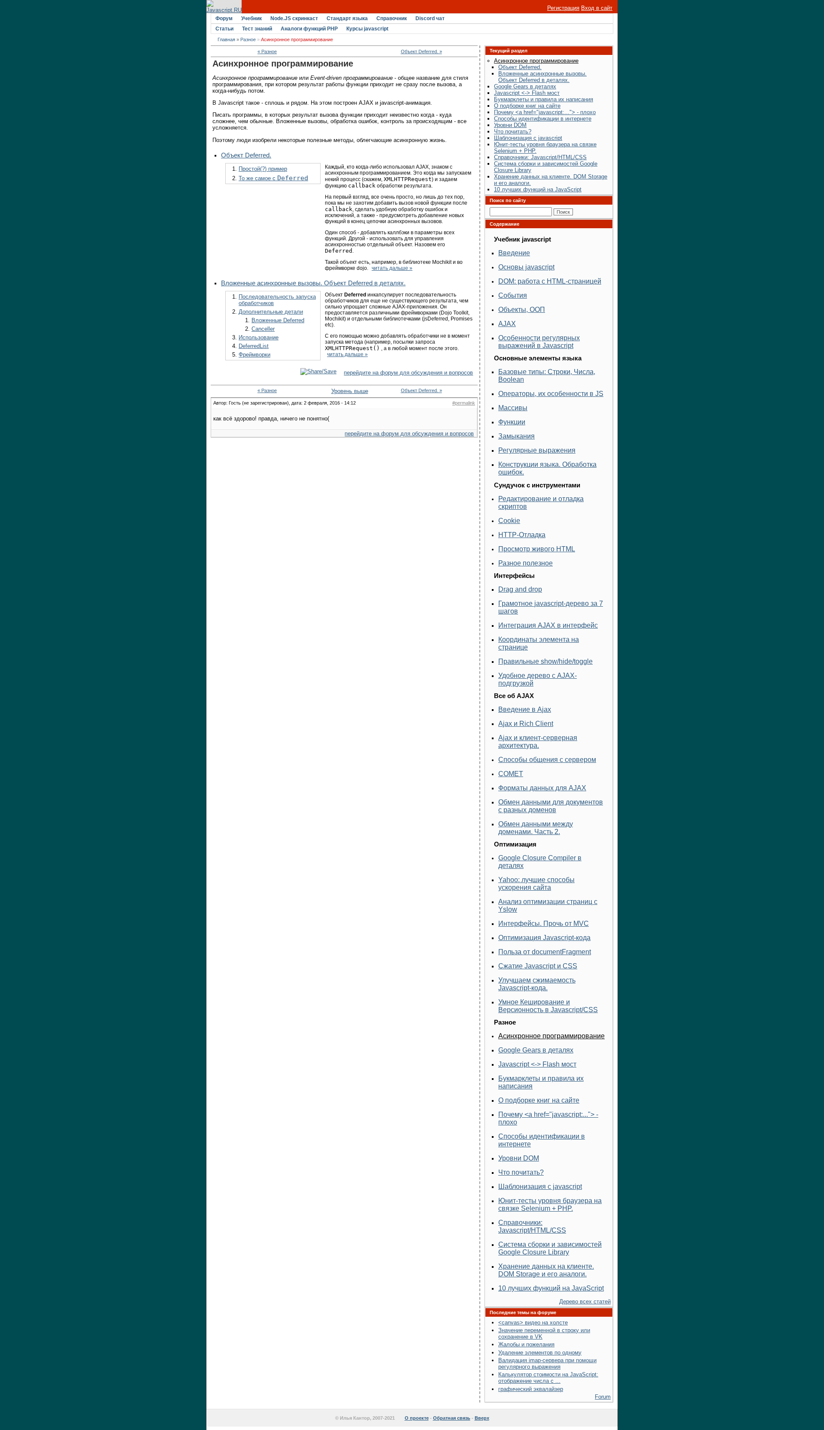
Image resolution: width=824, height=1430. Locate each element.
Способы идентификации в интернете (542, 118)
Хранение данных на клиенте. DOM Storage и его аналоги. (546, 1270)
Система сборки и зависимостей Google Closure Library (550, 1248)
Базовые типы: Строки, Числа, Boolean (546, 375)
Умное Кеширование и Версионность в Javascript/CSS (548, 1005)
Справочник (391, 18)
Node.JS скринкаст (294, 18)
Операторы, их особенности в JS (550, 393)
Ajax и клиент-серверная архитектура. (537, 741)
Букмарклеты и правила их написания (543, 99)
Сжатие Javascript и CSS (537, 966)
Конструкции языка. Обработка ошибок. (547, 468)
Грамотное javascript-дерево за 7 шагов (550, 607)
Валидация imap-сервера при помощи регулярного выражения (547, 1363)
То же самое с (273, 178)
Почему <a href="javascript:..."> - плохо (545, 112)
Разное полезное (525, 563)
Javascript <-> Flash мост (527, 93)
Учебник (251, 18)
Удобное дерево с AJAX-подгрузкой (537, 679)
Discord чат (430, 18)
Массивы (512, 407)
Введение (514, 253)
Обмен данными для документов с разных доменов (550, 805)
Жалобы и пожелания (526, 1344)
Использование (259, 337)
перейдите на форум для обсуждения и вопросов (408, 372)
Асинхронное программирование (536, 60)
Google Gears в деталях (525, 86)
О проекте (417, 1418)
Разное (248, 39)
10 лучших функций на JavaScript (538, 189)
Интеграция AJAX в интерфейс (548, 625)
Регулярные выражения (537, 450)
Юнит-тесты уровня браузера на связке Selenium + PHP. (550, 1204)
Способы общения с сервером (547, 759)
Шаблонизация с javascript (528, 138)
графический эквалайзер (530, 1389)
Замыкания (516, 436)
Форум (224, 18)
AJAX (507, 323)
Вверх (482, 1418)
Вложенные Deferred (277, 320)
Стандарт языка (347, 18)
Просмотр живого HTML (536, 549)
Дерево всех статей (585, 1301)
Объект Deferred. (246, 155)
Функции (511, 422)
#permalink (463, 402)
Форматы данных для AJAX (542, 788)
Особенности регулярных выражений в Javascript (539, 341)
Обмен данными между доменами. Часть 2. (535, 827)
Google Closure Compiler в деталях (540, 861)
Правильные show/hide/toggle (545, 661)
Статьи (224, 29)
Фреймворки (254, 354)
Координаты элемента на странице (538, 643)
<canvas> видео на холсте (533, 1322)
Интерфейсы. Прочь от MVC (543, 923)
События (512, 295)
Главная (226, 39)
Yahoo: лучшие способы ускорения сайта (536, 883)
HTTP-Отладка (521, 534)
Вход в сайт (596, 8)
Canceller (263, 329)
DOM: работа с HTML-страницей (549, 281)
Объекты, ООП (521, 309)
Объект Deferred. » (421, 51)
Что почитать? (512, 131)
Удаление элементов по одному (540, 1352)
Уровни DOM (510, 125)
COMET (510, 773)
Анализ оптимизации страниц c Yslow (547, 905)
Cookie (509, 520)
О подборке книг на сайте (527, 106)
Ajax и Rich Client (525, 723)
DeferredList (254, 346)
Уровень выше (344, 391)
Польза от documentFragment (544, 951)
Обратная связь (451, 1418)
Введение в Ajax (524, 709)
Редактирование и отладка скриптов (541, 502)
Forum (603, 1397)
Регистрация (563, 8)
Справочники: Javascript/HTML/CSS (540, 157)
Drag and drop (520, 589)
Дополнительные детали (271, 311)
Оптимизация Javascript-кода (544, 937)
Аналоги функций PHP (309, 29)
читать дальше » (392, 268)
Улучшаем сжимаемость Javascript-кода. (537, 984)
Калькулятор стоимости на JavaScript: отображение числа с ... (548, 1377)
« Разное (267, 51)
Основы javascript (526, 267)
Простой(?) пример (263, 169)
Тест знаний (257, 29)
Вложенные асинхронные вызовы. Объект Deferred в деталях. (313, 283)
